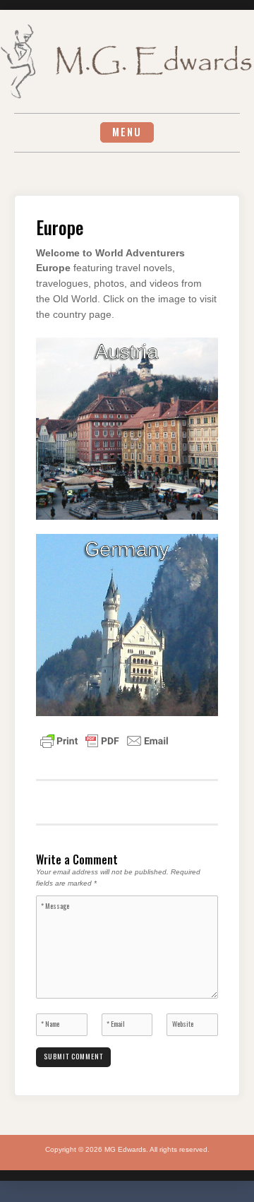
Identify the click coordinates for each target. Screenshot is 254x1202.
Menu (127, 131)
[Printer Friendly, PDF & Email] (104, 740)
